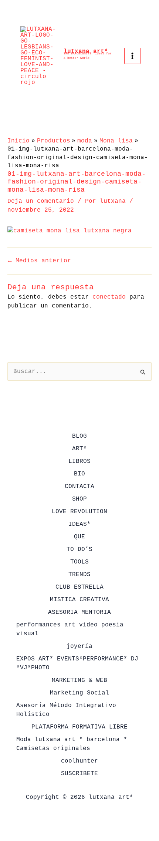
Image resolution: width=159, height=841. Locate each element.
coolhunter (79, 761)
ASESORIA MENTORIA (79, 612)
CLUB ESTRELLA (79, 587)
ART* (79, 448)
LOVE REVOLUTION (79, 511)
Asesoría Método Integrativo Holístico (66, 710)
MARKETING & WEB (79, 680)
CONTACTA (79, 486)
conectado (109, 297)
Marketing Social (79, 693)
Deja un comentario (40, 201)
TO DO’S (79, 549)
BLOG (79, 436)
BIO (79, 474)
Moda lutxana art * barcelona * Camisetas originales (71, 744)
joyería (79, 646)
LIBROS (79, 461)
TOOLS (79, 562)
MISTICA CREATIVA (79, 599)
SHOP (79, 499)
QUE (79, 537)
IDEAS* (79, 524)
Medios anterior (39, 261)
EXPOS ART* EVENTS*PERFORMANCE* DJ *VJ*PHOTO (77, 663)
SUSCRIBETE (79, 773)
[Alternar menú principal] (132, 56)
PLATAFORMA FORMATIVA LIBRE (79, 727)
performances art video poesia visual (70, 629)
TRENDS (79, 574)
